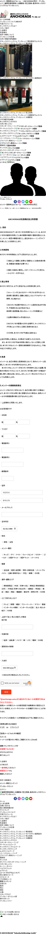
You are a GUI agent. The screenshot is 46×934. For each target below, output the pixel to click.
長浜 (1, 885)
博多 (1, 890)
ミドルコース (4, 877)
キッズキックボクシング (8, 133)
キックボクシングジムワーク (10, 130)
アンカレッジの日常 (7, 36)
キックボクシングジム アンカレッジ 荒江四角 (16, 836)
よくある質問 (4, 803)
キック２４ (3, 147)
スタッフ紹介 (4, 28)
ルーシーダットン (6, 154)
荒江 (1, 887)
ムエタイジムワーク (7, 135)
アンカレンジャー (6, 900)
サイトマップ (4, 810)
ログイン (3, 789)
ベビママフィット (6, 157)
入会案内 (3, 30)
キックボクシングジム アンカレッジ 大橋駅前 (16, 838)
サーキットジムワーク (8, 128)
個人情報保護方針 (7, 807)
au (7, 727)
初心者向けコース (6, 874)
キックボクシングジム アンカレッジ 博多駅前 (16, 831)
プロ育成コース (5, 879)
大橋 (1, 892)
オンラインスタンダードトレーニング (13, 150)
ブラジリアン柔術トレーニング (11, 140)
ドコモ (2, 727)
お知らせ (3, 883)
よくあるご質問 (7, 162)
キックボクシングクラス (8, 840)
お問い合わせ (5, 805)
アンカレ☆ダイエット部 (8, 896)
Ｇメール (3, 736)
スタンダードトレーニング (9, 126)
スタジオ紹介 (5, 829)
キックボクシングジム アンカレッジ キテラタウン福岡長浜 (21, 833)
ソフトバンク (14, 727)
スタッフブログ (5, 894)
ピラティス (3, 159)
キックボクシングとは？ (8, 26)
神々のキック (4, 898)
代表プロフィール (6, 23)
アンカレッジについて (11, 21)
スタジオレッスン (6, 864)
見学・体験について (7, 34)
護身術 (2, 145)
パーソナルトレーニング (8, 138)
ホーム (5, 19)
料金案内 (3, 32)
